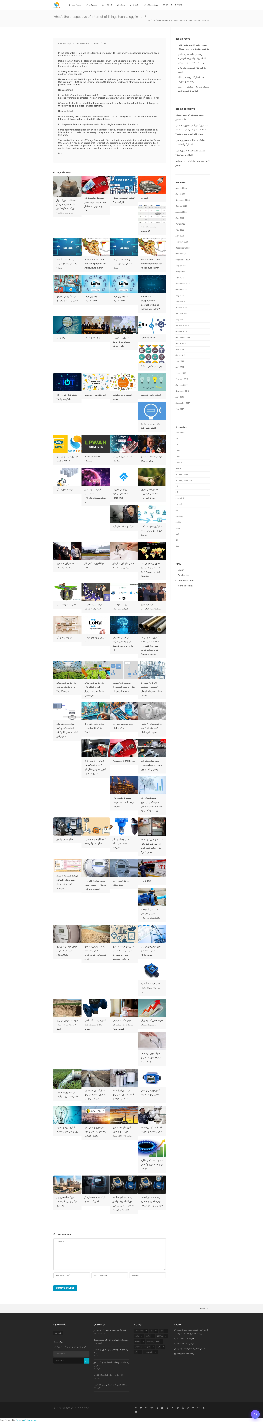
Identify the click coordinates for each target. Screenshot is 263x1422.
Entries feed (184, 575)
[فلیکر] (198, 1408)
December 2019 (182, 325)
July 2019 (179, 349)
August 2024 (181, 266)
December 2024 (182, 248)
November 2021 (182, 307)
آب (176, 486)
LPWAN (178, 462)
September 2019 (182, 337)
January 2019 (181, 385)
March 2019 (180, 373)
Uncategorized (181, 474)
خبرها (177, 528)
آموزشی (178, 504)
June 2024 (180, 272)
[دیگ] (193, 1408)
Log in (181, 570)
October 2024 (181, 254)
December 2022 (182, 283)
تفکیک (178, 522)
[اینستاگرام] (136, 1412)
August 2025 (181, 212)
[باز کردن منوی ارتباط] (255, 1414)
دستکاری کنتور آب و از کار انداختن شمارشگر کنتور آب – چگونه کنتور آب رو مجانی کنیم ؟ (191, 129)
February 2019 (181, 379)
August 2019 (180, 343)
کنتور (177, 534)
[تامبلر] (167, 1408)
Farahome (180, 432)
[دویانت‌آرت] (172, 1408)
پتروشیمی (179, 516)
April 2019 (179, 367)
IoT (154, 20)
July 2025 (179, 218)
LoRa (177, 450)
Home (147, 20)
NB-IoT (178, 468)
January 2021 (181, 313)
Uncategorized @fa (183, 480)
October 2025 (181, 206)
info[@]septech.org (185, 1353)
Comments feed (186, 580)
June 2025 (180, 224)
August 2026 (181, 188)
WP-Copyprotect (30, 1420)
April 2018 (179, 397)
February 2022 (181, 301)
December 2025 (182, 200)
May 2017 (179, 409)
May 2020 (179, 319)
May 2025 (179, 230)
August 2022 (181, 295)
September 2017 (182, 403)
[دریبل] (151, 1408)
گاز (176, 540)
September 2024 (182, 260)
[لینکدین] (156, 1408)
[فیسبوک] (136, 1408)
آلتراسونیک (179, 498)
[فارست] (203, 1408)
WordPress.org (185, 585)
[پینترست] (188, 1408)
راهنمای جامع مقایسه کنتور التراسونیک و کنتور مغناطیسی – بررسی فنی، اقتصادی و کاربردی (192, 58)
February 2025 (181, 242)
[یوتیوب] (182, 1408)
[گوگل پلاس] (146, 1408)
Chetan (19, 1420)
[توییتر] (141, 1408)
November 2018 (182, 391)
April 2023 (179, 278)
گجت (177, 546)
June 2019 (180, 355)
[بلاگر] (162, 1408)
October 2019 (181, 331)
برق (176, 510)
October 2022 (181, 290)
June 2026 (180, 194)
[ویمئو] (177, 1408)
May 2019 (179, 361)
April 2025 (179, 236)
